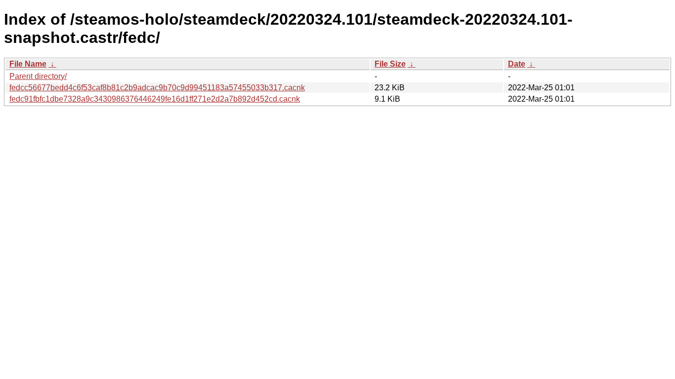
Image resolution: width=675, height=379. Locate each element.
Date (516, 64)
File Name (27, 64)
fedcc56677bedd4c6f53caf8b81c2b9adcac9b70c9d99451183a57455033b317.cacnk (157, 87)
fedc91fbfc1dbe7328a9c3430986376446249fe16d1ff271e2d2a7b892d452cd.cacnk (154, 99)
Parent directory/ (38, 76)
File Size (390, 64)
